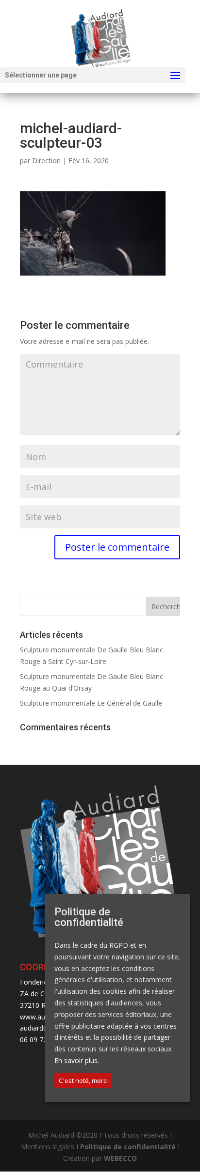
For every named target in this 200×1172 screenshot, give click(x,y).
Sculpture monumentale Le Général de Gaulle (91, 703)
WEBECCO (120, 1158)
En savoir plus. (76, 1060)
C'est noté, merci (83, 1080)
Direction (46, 160)
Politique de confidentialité (128, 1146)
